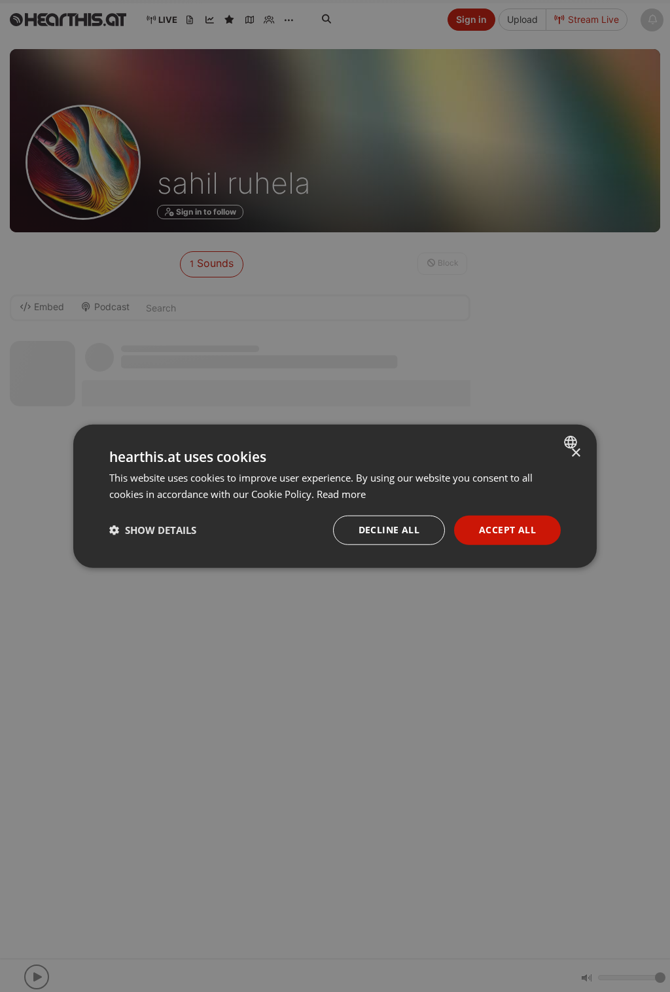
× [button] (575, 453)
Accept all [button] (507, 529)
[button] (152, 530)
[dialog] (335, 496)
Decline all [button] (389, 529)
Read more (341, 494)
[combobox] (572, 442)
